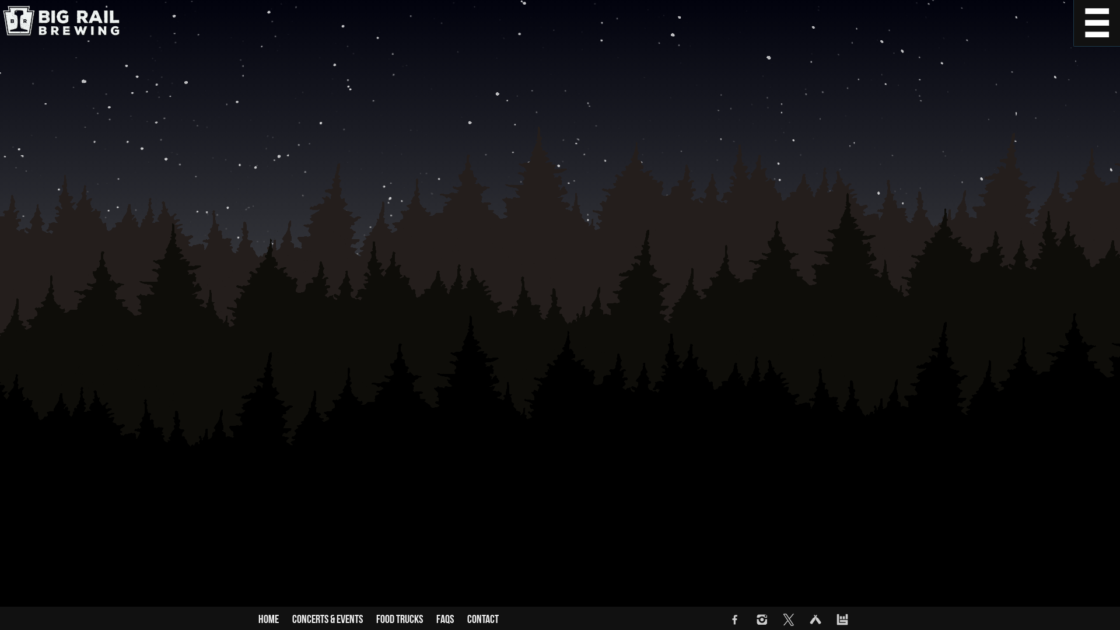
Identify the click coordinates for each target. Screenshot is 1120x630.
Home (268, 619)
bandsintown (842, 619)
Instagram (761, 619)
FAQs (445, 619)
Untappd (815, 619)
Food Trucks (399, 619)
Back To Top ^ (1096, 606)
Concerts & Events (327, 619)
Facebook (735, 619)
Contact (483, 619)
